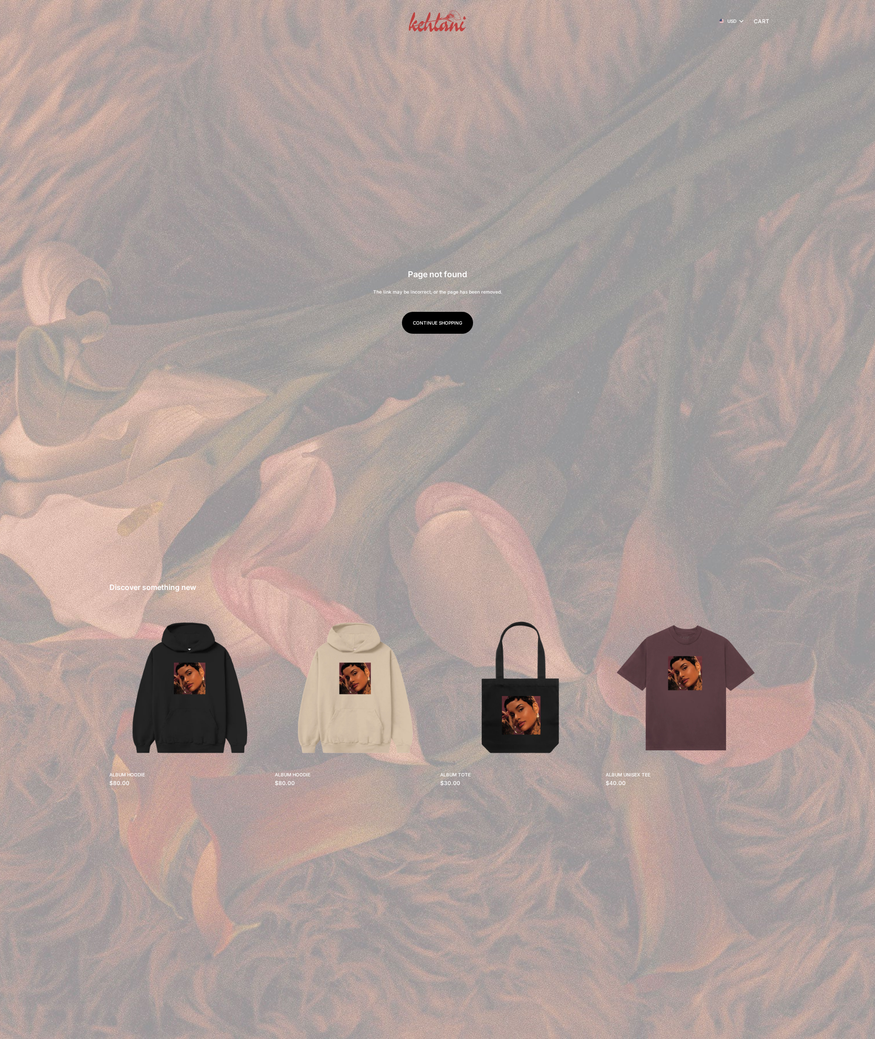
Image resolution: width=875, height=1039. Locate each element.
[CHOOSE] (255, 753)
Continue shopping (437, 323)
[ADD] (586, 753)
